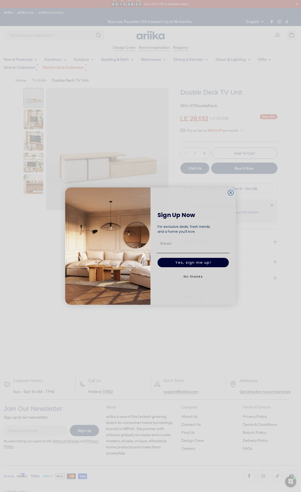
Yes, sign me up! (193, 262)
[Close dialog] (231, 192)
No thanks (193, 276)
